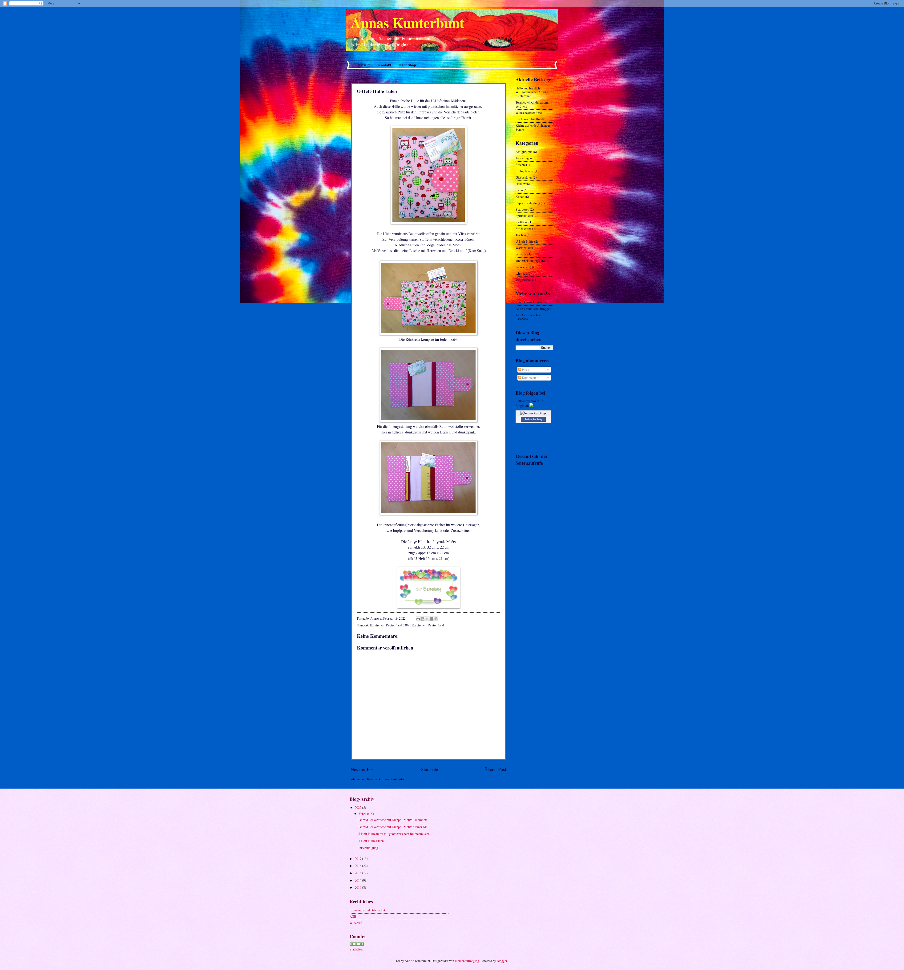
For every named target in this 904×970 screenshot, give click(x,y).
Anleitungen (524, 158)
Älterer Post (495, 769)
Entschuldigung (368, 848)
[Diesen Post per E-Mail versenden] (418, 619)
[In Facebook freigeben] (431, 619)
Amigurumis (524, 151)
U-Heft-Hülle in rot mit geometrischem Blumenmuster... (394, 833)
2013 (358, 887)
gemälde (521, 254)
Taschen (521, 235)
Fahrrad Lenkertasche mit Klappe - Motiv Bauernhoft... (393, 820)
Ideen (519, 190)
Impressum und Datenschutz (368, 910)
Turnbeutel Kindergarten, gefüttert (532, 104)
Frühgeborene (525, 171)
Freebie (520, 164)
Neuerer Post (363, 769)
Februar (364, 813)
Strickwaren (524, 228)
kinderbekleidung (527, 260)
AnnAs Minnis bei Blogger (533, 308)
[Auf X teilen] (427, 619)
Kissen (520, 196)
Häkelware (523, 183)
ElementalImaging (467, 960)
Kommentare (530, 377)
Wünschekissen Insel (529, 112)
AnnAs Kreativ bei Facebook (528, 317)
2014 (358, 880)
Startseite (362, 65)
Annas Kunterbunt (407, 22)
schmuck (521, 273)
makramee (522, 267)
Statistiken (356, 949)
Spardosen (522, 209)
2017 (358, 858)
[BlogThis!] (422, 619)
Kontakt (384, 65)
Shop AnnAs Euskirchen (532, 302)
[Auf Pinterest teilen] (436, 619)
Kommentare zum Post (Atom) (387, 779)
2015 (358, 873)
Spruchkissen (524, 215)
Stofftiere (522, 222)
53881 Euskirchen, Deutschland (423, 625)
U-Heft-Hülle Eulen (371, 840)
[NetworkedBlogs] (533, 413)
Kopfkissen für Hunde (530, 119)
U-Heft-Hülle (524, 241)
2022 (358, 807)
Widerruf (356, 923)
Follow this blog (533, 419)
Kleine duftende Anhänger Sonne (533, 127)
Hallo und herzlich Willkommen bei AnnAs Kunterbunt (532, 92)
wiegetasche (523, 279)
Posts (525, 369)
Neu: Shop (407, 65)
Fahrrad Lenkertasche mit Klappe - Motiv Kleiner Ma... (393, 827)
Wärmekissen (524, 247)
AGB (353, 916)
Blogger (502, 960)
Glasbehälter (524, 177)
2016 (358, 865)
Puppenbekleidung (528, 203)
